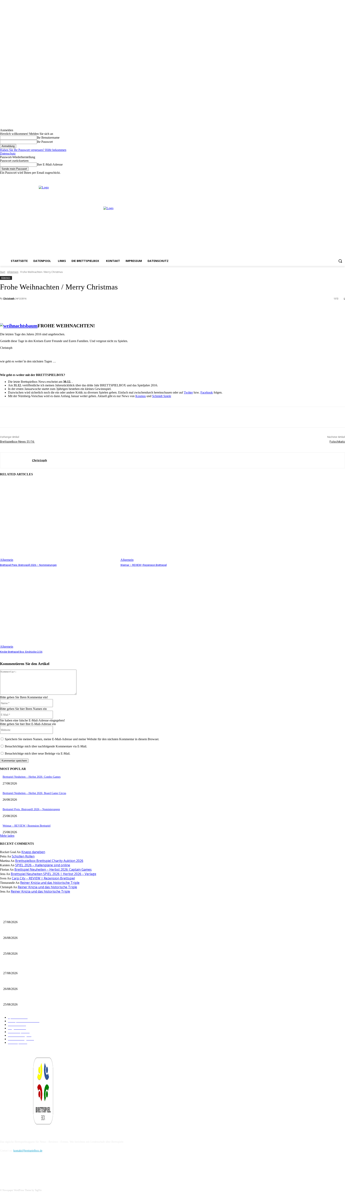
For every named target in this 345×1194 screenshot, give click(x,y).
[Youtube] (342, 177)
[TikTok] (24, 1169)
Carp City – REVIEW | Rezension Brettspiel (43, 878)
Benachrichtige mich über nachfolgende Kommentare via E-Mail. (46, 746)
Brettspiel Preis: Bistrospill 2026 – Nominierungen (28, 564)
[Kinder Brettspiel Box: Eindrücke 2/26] (58, 607)
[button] (340, 261)
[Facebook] (326, 177)
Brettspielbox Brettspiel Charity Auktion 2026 (49, 860)
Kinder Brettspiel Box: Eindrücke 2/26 (21, 651)
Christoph (9, 298)
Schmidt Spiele (161, 396)
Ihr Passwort (45, 141)
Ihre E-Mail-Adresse (50, 164)
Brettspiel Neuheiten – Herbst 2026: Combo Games (31, 776)
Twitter (188, 392)
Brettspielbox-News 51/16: (17, 441)
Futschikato (337, 441)
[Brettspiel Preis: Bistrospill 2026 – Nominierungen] (58, 521)
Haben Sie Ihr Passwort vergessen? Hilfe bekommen (33, 150)
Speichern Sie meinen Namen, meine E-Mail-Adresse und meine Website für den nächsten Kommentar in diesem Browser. (82, 739)
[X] (337, 177)
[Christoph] (16, 460)
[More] (89, 309)
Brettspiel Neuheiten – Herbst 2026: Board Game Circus (34, 793)
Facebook (206, 392)
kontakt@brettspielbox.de (27, 1150)
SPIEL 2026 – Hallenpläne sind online (42, 865)
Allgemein (12, 272)
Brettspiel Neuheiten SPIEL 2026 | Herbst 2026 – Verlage (53, 874)
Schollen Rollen (23, 856)
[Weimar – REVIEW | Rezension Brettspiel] (178, 521)
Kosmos (140, 396)
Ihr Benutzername (48, 137)
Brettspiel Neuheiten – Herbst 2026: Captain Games (53, 869)
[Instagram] (331, 177)
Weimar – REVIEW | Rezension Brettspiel (143, 564)
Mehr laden (7, 835)
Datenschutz (8, 153)
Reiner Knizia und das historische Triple (49, 882)
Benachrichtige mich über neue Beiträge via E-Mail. (37, 753)
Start (2, 272)
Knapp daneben (33, 852)
